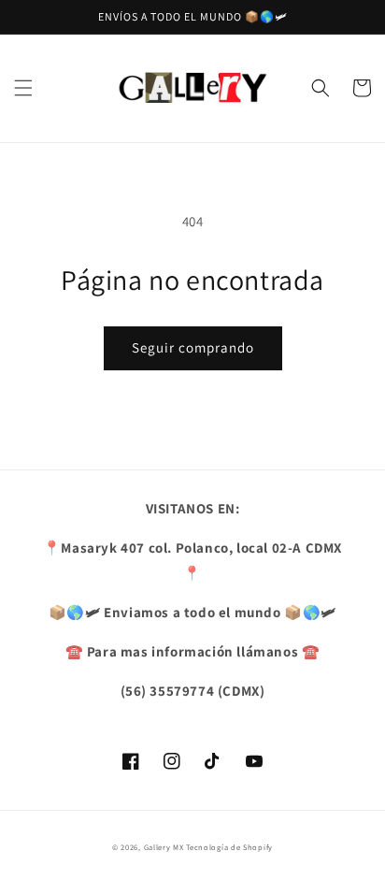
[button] (23, 87)
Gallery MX (164, 847)
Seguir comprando (193, 347)
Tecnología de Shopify (229, 847)
